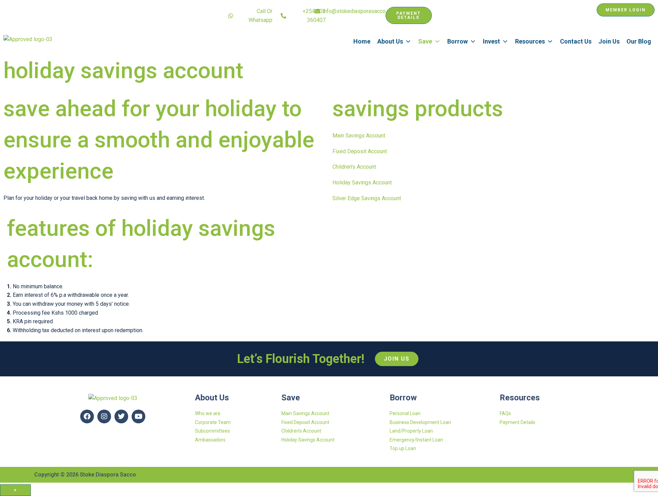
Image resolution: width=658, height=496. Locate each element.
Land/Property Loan (411, 431)
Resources (530, 41)
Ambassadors (210, 440)
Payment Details (517, 422)
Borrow (457, 41)
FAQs (505, 413)
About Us (390, 41)
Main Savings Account (358, 135)
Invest (491, 41)
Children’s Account (354, 167)
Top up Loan (403, 448)
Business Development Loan (420, 422)
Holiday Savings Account (362, 182)
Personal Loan (405, 413)
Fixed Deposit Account (359, 151)
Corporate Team (213, 422)
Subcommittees (212, 431)
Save (425, 41)
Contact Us (576, 41)
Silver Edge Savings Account (366, 198)
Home (361, 41)
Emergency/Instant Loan (416, 440)
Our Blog (638, 41)
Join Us (609, 41)
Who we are (207, 413)
